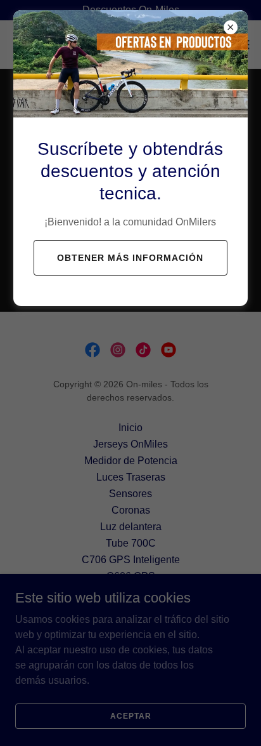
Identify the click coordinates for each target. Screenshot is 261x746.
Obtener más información (130, 258)
